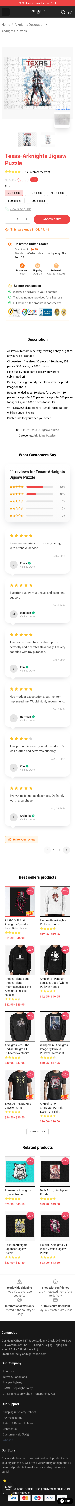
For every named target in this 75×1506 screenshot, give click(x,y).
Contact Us (10, 1428)
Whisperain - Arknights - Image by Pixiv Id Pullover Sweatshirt (54, 1049)
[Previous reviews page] (47, 850)
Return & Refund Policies (18, 1423)
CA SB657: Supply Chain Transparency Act (29, 1393)
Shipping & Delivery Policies (19, 1412)
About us (8, 1371)
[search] (63, 12)
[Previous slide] (8, 83)
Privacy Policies (12, 1382)
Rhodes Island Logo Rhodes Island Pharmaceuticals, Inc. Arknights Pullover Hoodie (18, 986)
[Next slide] (67, 83)
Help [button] (67, 1501)
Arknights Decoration (29, 25)
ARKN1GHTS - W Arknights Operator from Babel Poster (17, 924)
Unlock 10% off (8, 1488)
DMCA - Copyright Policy (18, 1388)
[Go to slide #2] (48, 139)
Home (6, 25)
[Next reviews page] (66, 850)
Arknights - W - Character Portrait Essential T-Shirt (51, 1107)
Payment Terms (12, 1417)
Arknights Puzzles (14, 31)
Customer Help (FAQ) (16, 1434)
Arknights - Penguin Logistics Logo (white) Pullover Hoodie (54, 982)
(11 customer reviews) (36, 172)
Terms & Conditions (15, 1377)
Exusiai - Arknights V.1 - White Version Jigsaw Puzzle (54, 1248)
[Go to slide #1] (27, 139)
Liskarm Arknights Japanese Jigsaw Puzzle (16, 1248)
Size (7, 186)
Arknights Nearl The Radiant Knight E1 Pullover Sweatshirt (17, 1049)
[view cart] (69, 12)
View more (37, 1131)
